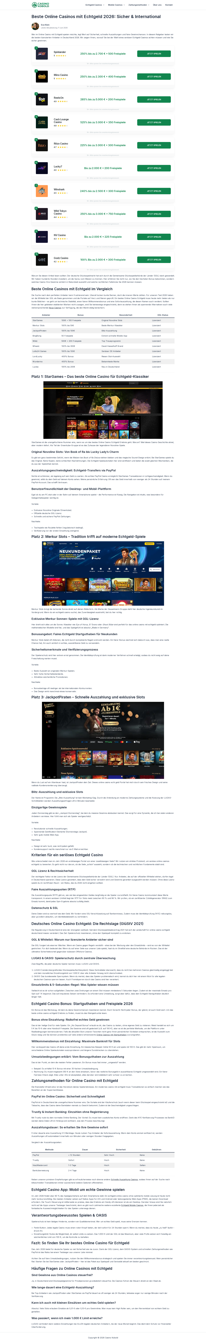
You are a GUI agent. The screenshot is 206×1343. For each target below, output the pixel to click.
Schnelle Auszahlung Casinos (124, 1179)
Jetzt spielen (154, 53)
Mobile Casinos (115, 5)
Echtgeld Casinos (94, 5)
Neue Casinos (55, 308)
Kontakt (169, 5)
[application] (103, 4)
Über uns (157, 5)
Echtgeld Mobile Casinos (132, 1205)
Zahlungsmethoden (138, 5)
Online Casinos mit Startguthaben (111, 1035)
